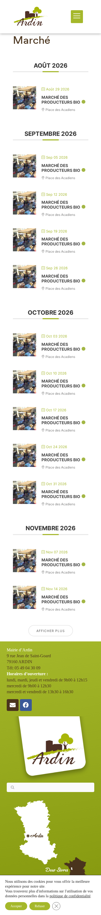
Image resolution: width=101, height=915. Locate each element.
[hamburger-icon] (77, 16)
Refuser (40, 906)
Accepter (16, 906)
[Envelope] (13, 705)
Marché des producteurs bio (60, 100)
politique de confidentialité (70, 896)
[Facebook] (26, 705)
